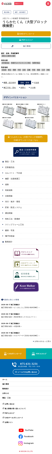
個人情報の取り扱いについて (15, 408)
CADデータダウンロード (14, 418)
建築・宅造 (9, 230)
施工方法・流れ (10, 87)
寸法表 (36, 83)
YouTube (29, 430)
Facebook (29, 436)
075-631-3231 (29, 363)
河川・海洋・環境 (12, 201)
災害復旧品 (9, 167)
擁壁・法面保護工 (12, 178)
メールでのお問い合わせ (27, 372)
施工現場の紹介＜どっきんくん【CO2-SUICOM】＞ (20, 307)
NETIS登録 (9, 236)
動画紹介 (9, 242)
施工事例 (27, 46)
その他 (32, 87)
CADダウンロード (27, 34)
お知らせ (5, 393)
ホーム (4, 379)
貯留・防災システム (13, 207)
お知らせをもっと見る (43, 341)
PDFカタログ (27, 40)
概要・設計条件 (10, 83)
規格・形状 (24, 83)
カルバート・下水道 (13, 173)
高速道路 (9, 190)
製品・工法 (9, 161)
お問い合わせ (9, 404)
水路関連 (9, 196)
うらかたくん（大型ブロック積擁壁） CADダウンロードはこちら (27, 138)
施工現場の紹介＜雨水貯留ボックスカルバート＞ (19, 317)
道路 (7, 184)
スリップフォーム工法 (14, 224)
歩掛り (23, 87)
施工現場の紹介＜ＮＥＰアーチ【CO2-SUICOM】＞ (20, 336)
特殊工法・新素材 (12, 219)
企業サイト (9, 422)
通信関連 (9, 213)
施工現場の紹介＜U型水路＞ (11, 326)
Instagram (29, 443)
